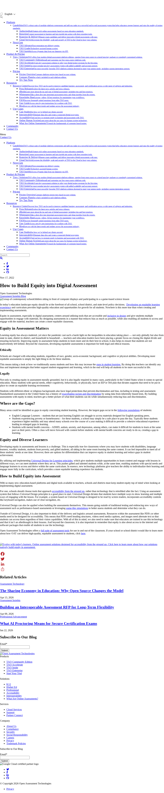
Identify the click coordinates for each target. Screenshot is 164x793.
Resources (11, 82)
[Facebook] (82, 553)
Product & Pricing (15, 54)
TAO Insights (43, 51)
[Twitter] (82, 559)
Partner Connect (14, 715)
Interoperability (49, 114)
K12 (8, 684)
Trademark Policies (16, 743)
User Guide (45, 103)
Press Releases (44, 89)
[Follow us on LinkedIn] (7, 775)
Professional (12, 690)
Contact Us (12, 129)
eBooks (56, 91)
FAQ (44, 100)
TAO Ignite (58, 66)
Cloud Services (58, 40)
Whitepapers (57, 94)
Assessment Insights (10, 296)
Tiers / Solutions (78, 57)
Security (10, 732)
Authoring (51, 31)
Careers (10, 737)
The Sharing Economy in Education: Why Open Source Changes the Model (61, 591)
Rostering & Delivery (58, 37)
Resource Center (73, 86)
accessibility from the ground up (68, 491)
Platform (10, 22)
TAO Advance (39, 45)
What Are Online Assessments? (53, 123)
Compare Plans (43, 77)
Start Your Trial (14, 673)
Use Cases (18, 108)
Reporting (55, 34)
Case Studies (41, 112)
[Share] (82, 569)
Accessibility (51, 117)
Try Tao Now (26, 80)
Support (10, 712)
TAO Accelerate (58, 63)
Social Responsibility (17, 734)
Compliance (12, 729)
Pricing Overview (47, 74)
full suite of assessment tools (55, 530)
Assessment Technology (12, 584)
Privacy (10, 740)
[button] (1, 258)
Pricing (16, 71)
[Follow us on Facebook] (7, 772)
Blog (49, 106)
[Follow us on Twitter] (7, 769)
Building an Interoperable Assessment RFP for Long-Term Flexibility (57, 607)
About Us (11, 726)
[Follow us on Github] (7, 778)
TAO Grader (38, 48)
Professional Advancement (13, 616)
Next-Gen (18, 42)
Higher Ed (11, 687)
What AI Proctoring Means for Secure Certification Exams (48, 623)
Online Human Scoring (53, 120)
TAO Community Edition (52, 60)
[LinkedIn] (82, 564)
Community (12, 126)
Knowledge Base (52, 97)
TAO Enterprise (74, 68)
